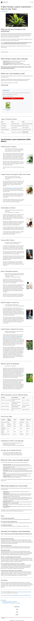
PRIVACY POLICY (17, 606)
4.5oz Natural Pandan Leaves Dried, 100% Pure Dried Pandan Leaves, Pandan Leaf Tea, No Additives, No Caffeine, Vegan (8, 109)
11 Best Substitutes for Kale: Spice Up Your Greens (11, 602)
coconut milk (8, 251)
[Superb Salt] (4, 2)
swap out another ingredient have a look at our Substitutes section (19, 595)
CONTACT (17, 614)
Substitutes (4, 600)
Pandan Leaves (6, 90)
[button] (29, 2)
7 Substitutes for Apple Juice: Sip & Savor (9, 601)
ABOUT (17, 609)
